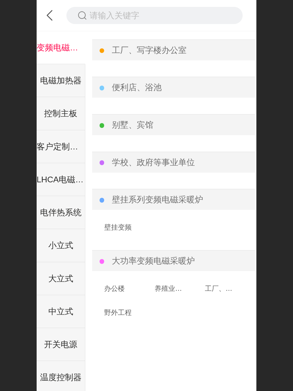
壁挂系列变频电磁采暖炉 (157, 199)
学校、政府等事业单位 (153, 162)
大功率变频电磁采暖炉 (153, 260)
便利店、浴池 (137, 87)
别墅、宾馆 (132, 124)
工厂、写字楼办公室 (149, 50)
